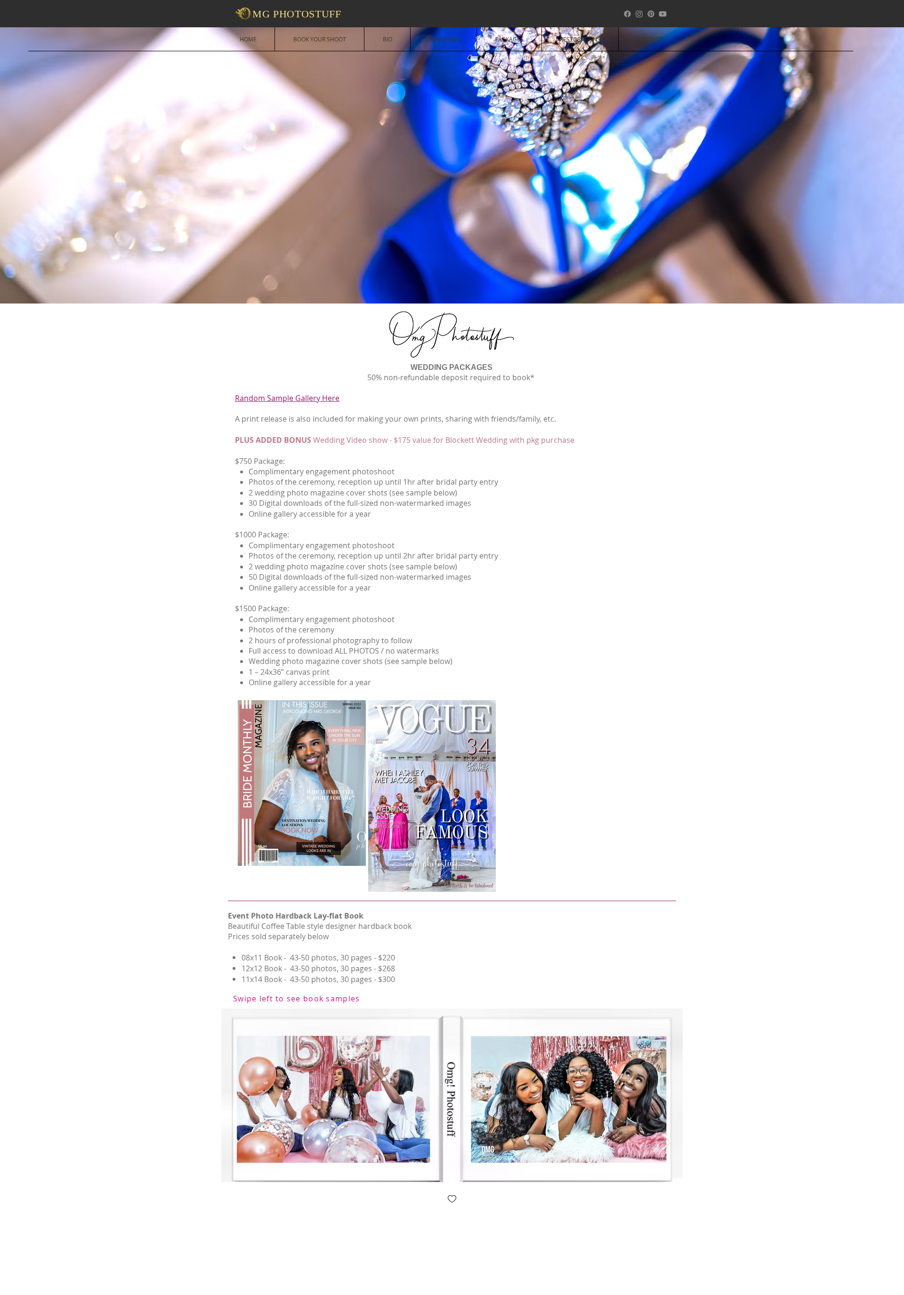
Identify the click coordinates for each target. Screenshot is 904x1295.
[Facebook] (627, 13)
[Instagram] (639, 13)
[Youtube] (662, 13)
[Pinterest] (650, 13)
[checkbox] (452, 1199)
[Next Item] (666, 1142)
